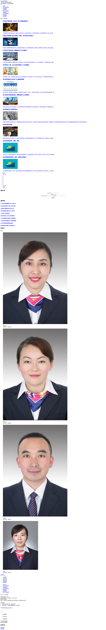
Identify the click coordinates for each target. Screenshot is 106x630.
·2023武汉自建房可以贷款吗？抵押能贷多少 (8, 218)
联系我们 (5, 16)
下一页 (4, 185)
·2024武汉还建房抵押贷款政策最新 (6, 223)
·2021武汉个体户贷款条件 (5, 213)
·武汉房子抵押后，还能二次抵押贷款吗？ (7, 215)
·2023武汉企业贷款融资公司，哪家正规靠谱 (8, 220)
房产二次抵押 (6, 11)
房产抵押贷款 (6, 7)
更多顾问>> (3, 574)
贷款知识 (5, 18)
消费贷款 (5, 12)
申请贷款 (2, 628)
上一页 (4, 174)
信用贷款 (5, 8)
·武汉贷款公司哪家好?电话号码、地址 (7, 208)
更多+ (1, 230)
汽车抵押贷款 (6, 13)
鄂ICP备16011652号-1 (7, 607)
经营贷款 (5, 14)
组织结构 (5, 581)
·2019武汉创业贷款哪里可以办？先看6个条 (8, 203)
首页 (4, 5)
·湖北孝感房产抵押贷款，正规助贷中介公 (7, 225)
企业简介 (5, 578)
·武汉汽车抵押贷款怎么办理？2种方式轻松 (8, 205)
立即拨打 (2, 627)
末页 (4, 186)
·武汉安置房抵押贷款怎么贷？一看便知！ (7, 210)
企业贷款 (5, 9)
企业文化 (5, 579)
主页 (1, 18)
